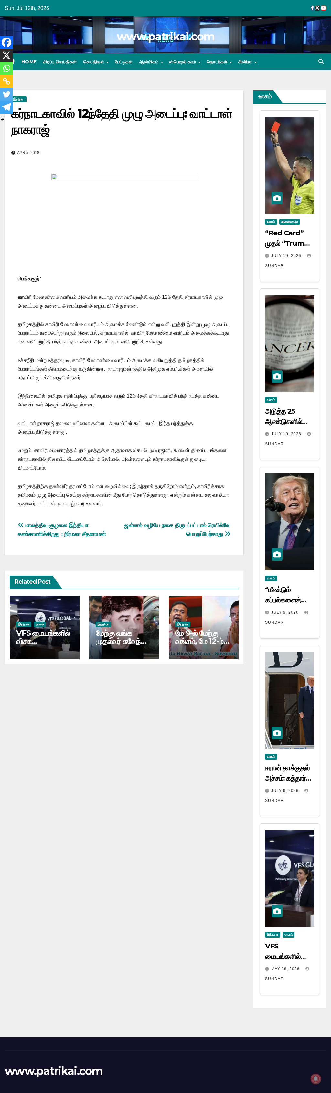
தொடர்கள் (218, 62)
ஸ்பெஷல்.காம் (183, 62)
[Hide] (2, 119)
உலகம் (40, 624)
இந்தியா (19, 99)
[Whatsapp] (6, 68)
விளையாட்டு (289, 221)
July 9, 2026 (285, 612)
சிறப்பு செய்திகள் (60, 62)
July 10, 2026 (287, 256)
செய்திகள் (94, 62)
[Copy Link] (6, 81)
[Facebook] (6, 42)
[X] (6, 55)
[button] (321, 61)
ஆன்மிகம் (149, 62)
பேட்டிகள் (124, 62)
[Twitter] (6, 94)
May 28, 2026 (286, 969)
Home (29, 62)
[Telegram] (6, 107)
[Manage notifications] (316, 1079)
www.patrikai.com (165, 36)
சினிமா (245, 62)
